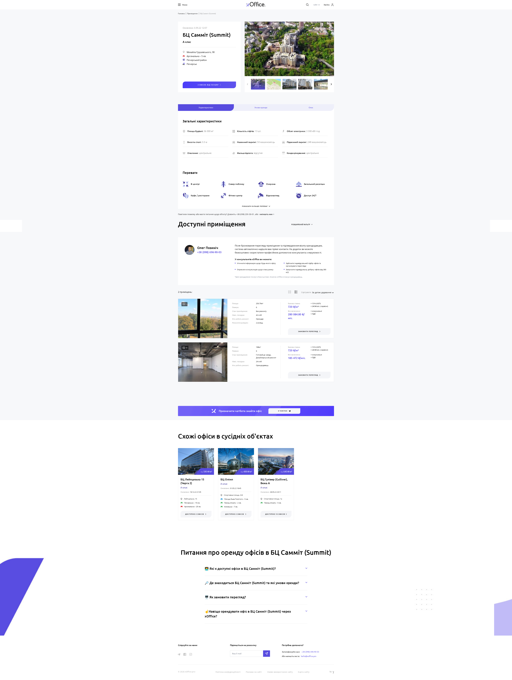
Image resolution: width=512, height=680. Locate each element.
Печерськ (192, 64)
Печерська (188, 503)
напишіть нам (266, 214)
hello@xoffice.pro (308, 656)
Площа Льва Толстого (233, 499)
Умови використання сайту (280, 672)
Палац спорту (230, 503)
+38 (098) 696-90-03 (209, 252)
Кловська (228, 506)
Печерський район (197, 60)
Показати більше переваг (255, 206)
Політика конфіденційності (228, 672)
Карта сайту (303, 672)
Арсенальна (193, 56)
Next (331, 84)
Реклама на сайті (254, 672)
